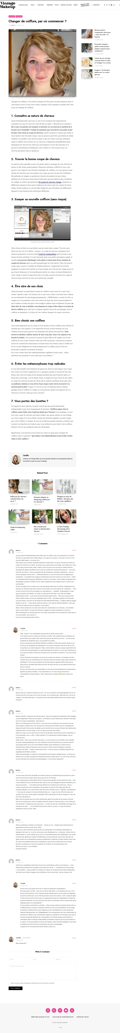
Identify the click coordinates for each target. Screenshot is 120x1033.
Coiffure (19, 16)
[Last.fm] (72, 1010)
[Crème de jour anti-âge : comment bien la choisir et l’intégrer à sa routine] (88, 61)
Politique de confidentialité (63, 1017)
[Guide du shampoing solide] (19, 516)
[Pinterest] (4, 111)
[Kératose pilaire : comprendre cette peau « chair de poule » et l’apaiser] (88, 35)
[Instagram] (54, 1010)
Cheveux (11, 16)
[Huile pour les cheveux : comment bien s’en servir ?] (19, 486)
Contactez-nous (83, 1017)
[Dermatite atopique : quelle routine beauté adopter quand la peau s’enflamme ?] (88, 49)
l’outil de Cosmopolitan (47, 254)
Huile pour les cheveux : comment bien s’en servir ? (18, 498)
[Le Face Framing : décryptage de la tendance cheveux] (65, 516)
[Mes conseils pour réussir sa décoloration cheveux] (42, 516)
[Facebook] (4, 106)
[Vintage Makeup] (7, 5)
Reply (74, 550)
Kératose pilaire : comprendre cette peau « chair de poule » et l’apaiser (103, 33)
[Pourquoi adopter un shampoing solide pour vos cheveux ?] (42, 486)
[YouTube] (66, 1010)
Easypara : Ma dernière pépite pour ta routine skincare (102, 72)
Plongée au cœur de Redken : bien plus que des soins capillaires (65, 498)
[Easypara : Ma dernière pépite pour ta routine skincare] (88, 73)
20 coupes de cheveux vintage (49, 182)
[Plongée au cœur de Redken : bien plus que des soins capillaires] (65, 486)
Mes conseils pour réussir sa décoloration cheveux (42, 529)
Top (60, 1027)
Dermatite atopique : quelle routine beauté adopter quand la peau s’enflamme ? (102, 47)
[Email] (4, 116)
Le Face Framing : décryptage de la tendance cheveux (63, 529)
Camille (13, 25)
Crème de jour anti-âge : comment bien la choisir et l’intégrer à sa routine (103, 60)
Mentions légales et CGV (40, 1017)
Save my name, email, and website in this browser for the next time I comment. (33, 983)
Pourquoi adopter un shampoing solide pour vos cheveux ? (42, 499)
